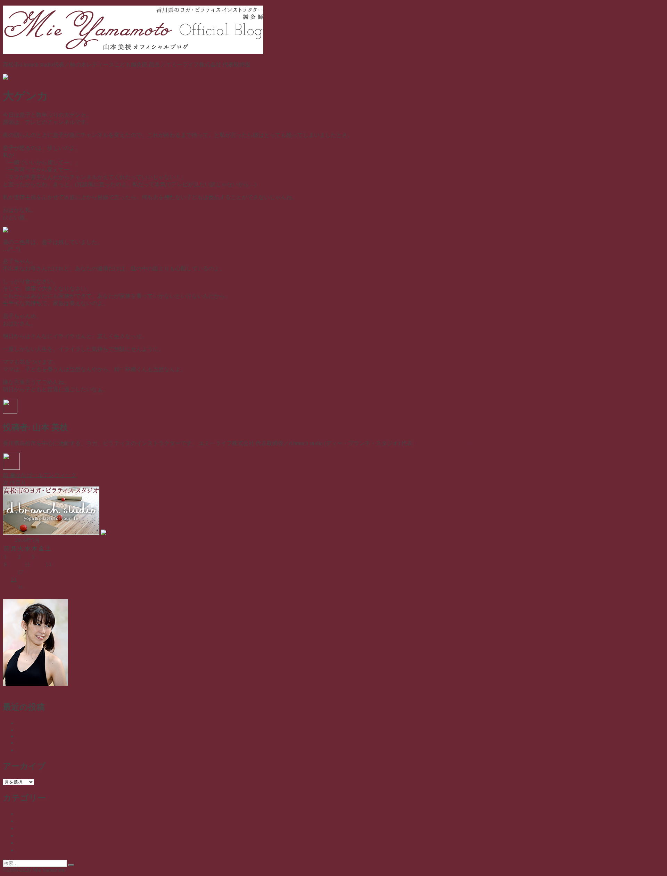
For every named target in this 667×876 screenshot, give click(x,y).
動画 (22, 821)
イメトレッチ (33, 814)
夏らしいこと (33, 750)
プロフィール (333, 691)
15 (6, 572)
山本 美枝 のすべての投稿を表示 (454, 443)
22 (6, 580)
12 (34, 564)
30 (13, 587)
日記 (82, 468)
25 (27, 580)
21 (48, 572)
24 (20, 580)
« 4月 (9, 595)
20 (41, 572)
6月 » (25, 595)
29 (6, 587)
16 (13, 572)
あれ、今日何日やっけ (44, 723)
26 (34, 580)
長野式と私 (30, 850)
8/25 (21, 730)
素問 (22, 835)
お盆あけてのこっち (42, 743)
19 (34, 572)
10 (20, 564)
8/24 (21, 736)
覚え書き (28, 843)
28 (48, 580)
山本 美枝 (31, 468)
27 (41, 580)
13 (41, 564)
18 (27, 572)
